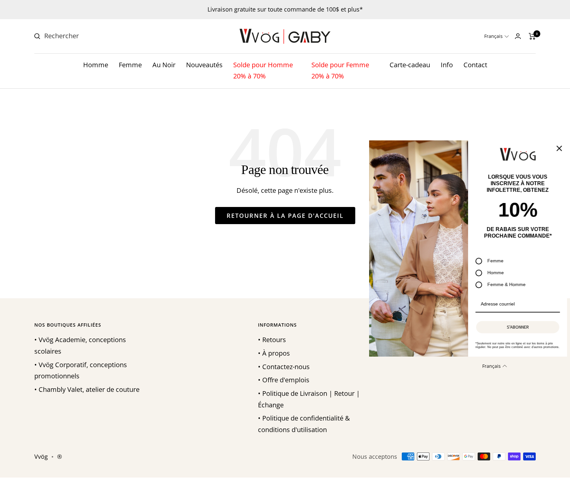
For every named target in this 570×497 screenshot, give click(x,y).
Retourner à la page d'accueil (285, 215)
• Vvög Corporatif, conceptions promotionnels (80, 370)
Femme (130, 64)
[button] (496, 36)
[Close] (558, 148)
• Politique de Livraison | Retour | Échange (309, 399)
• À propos (274, 353)
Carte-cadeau (410, 64)
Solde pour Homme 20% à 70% (263, 70)
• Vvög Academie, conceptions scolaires (80, 345)
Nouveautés (204, 64)
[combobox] (93, 36)
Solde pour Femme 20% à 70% (340, 70)
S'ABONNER (517, 327)
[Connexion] (518, 36)
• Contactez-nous (284, 366)
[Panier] (532, 36)
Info (447, 64)
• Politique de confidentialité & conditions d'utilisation (304, 424)
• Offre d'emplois (283, 379)
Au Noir (163, 64)
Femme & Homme (505, 284)
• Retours (272, 339)
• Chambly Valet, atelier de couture (87, 389)
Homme (95, 64)
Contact (475, 64)
